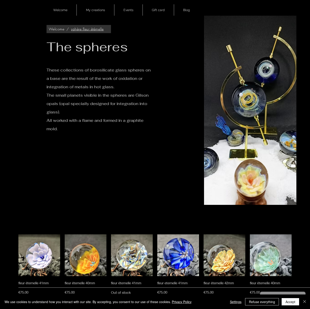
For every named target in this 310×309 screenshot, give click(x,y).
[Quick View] (39, 255)
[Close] (304, 301)
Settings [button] (235, 301)
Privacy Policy (182, 301)
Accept (290, 301)
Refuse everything (262, 301)
